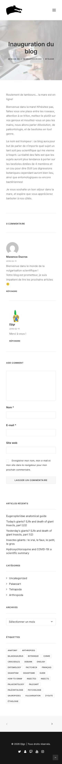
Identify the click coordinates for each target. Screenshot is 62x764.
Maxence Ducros (16, 256)
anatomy (12, 650)
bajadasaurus (15, 656)
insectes (31, 678)
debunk (28, 662)
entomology (14, 667)
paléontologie (15, 690)
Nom (10, 407)
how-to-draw (15, 678)
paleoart (34, 684)
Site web (11, 442)
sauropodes (14, 695)
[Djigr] (14, 10)
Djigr (51, 59)
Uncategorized (34, 59)
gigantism (13, 673)
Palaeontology (16, 684)
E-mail (11, 425)
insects (45, 678)
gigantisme (29, 673)
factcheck (31, 667)
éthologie (13, 701)
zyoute (49, 695)
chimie (46, 656)
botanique (33, 656)
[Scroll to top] (55, 757)
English (41, 662)
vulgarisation (32, 695)
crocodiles (14, 662)
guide (42, 673)
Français (46, 667)
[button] (54, 10)
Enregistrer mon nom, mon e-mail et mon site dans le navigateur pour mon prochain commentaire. (28, 465)
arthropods (28, 650)
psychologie (34, 690)
